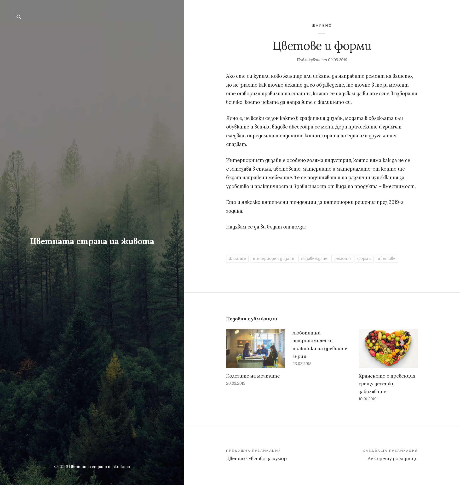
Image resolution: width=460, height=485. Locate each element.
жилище (237, 258)
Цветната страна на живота (92, 241)
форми (364, 258)
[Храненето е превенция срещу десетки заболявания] (388, 348)
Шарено (322, 25)
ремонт (342, 258)
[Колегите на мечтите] (255, 348)
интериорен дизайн (273, 258)
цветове (387, 258)
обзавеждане (314, 258)
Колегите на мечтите (253, 376)
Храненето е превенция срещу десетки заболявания (387, 383)
